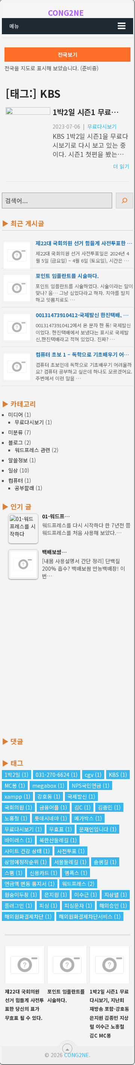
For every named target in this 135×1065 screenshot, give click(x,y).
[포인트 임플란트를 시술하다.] (67, 964)
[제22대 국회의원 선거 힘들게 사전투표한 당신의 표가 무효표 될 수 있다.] (25, 964)
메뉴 (14, 26)
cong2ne (66, 12)
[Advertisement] (67, 658)
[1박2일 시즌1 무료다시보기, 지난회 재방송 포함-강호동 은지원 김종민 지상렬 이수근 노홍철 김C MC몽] (109, 964)
